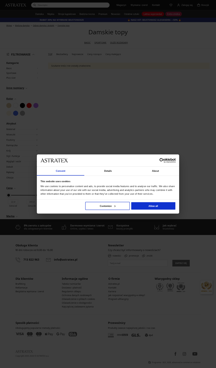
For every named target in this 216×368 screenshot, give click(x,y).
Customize (106, 205)
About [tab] (155, 171)
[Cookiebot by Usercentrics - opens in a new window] (162, 160)
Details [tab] (108, 171)
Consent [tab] (60, 171)
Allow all (153, 205)
